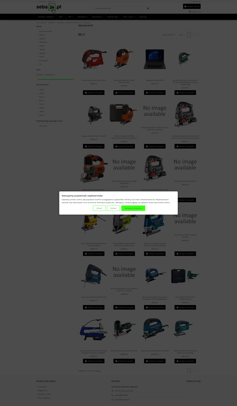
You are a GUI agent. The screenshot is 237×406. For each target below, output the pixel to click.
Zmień (99, 208)
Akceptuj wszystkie (133, 208)
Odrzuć (113, 208)
